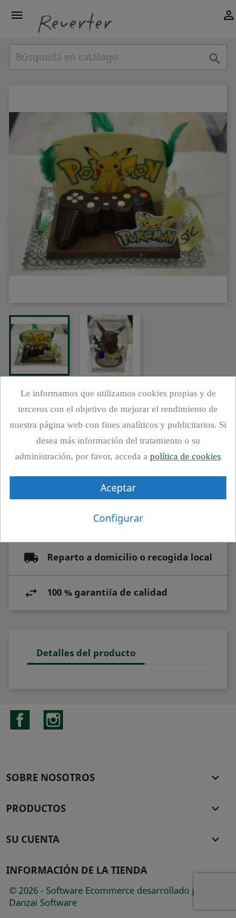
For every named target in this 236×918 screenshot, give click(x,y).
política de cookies (185, 456)
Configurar (118, 518)
